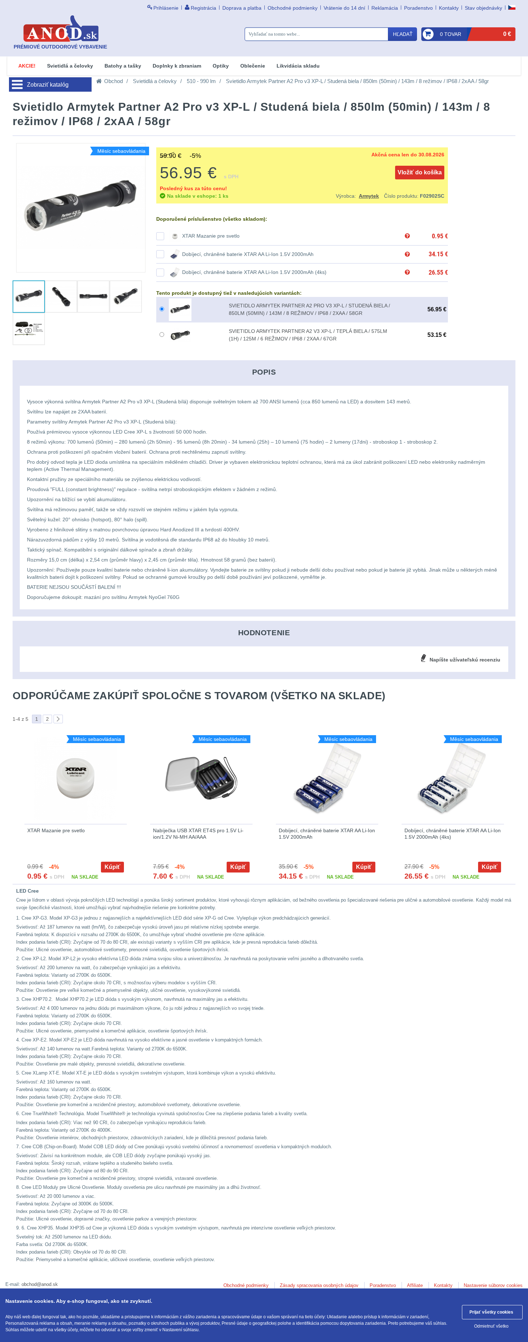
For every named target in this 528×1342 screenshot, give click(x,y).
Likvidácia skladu (298, 66)
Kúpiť (112, 867)
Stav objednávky (483, 8)
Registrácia (203, 8)
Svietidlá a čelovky (70, 66)
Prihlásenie (166, 8)
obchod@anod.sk (40, 1284)
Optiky (221, 66)
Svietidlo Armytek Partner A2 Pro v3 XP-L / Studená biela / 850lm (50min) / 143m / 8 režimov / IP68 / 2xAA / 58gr (357, 81)
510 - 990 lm (201, 81)
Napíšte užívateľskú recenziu (465, 660)
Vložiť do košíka (420, 172)
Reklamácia (384, 8)
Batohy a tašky (123, 66)
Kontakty (449, 8)
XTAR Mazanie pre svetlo (211, 236)
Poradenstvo (418, 8)
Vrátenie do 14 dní (344, 8)
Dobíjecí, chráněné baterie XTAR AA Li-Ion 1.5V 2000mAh (248, 254)
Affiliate (415, 1285)
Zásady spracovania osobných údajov (319, 1285)
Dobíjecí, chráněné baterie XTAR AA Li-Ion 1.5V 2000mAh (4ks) (254, 272)
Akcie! (27, 66)
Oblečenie (252, 66)
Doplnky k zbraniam (177, 66)
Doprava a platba (241, 8)
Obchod (113, 81)
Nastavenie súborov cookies (493, 1285)
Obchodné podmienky (293, 8)
